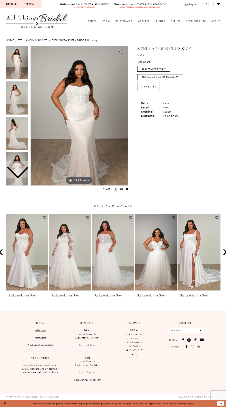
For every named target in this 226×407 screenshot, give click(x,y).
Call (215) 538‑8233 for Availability (160, 77)
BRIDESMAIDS (134, 342)
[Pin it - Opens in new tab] (121, 189)
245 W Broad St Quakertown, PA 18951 (87, 363)
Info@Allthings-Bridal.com (87, 379)
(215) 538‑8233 (87, 345)
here (191, 403)
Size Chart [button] (144, 62)
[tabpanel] (79, 116)
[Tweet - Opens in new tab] (115, 189)
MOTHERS (134, 346)
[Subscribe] (200, 330)
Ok (220, 403)
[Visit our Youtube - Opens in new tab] (202, 340)
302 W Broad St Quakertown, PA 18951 (87, 335)
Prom (29, 4)
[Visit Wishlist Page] (218, 4)
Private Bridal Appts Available (40, 344)
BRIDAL (134, 330)
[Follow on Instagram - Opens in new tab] (192, 346)
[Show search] (207, 4)
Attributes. (148, 86)
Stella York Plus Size (32, 40)
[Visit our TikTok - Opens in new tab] (195, 340)
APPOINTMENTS (134, 350)
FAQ (134, 354)
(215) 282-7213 (87, 372)
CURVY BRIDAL (134, 334)
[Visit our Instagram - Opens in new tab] (189, 340)
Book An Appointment (154, 68)
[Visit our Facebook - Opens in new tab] (183, 340)
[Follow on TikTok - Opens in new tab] (199, 346)
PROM (134, 338)
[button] (190, 4)
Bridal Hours (40, 330)
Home (10, 40)
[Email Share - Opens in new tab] (127, 189)
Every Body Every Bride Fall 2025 (74, 40)
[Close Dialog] (5, 404)
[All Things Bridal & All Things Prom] (37, 21)
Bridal (11, 4)
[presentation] (27, 252)
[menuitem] (11, 4)
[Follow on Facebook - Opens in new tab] (187, 346)
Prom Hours (40, 337)
